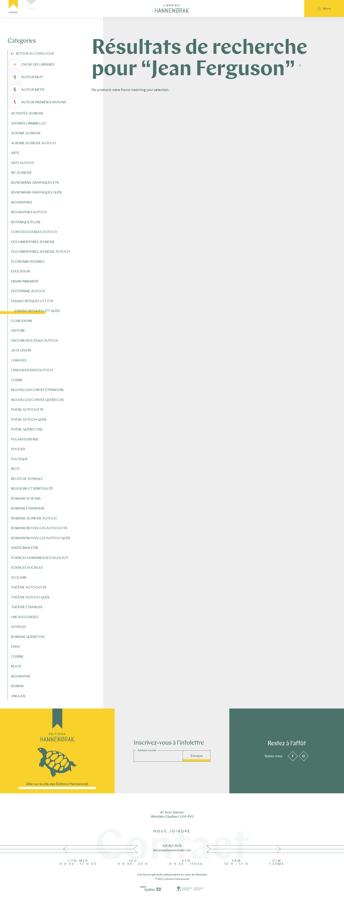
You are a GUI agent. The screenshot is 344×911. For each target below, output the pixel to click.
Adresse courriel (147, 750)
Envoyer (197, 756)
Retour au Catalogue (35, 53)
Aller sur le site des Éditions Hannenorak (57, 784)
